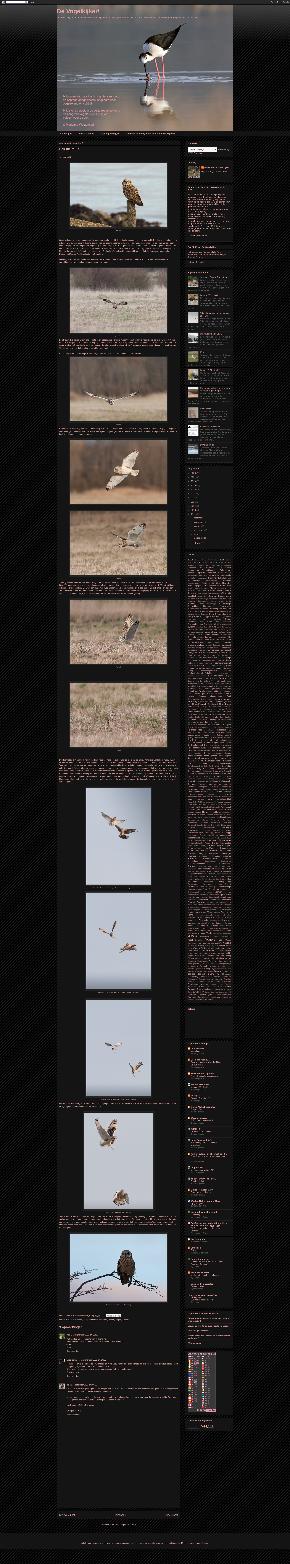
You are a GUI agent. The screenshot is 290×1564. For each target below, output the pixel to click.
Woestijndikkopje (225, 964)
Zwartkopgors (206, 994)
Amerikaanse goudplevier (218, 568)
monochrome (212, 804)
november (198, 522)
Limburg (191, 794)
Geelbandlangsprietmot (208, 671)
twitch (215, 926)
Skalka (228, 879)
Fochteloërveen (205, 660)
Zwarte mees (216, 987)
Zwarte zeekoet (225, 992)
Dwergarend (200, 647)
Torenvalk (103, 1320)
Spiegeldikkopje (193, 894)
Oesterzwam (215, 820)
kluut (190, 763)
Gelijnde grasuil (211, 678)
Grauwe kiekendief (214, 694)
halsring (213, 720)
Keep (216, 745)
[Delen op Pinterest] (119, 1315)
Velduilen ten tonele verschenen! (205, 1275)
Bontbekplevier (203, 601)
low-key (211, 794)
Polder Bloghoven (200, 1259)
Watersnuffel (215, 948)
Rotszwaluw (200, 871)
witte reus (227, 961)
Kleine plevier (210, 756)
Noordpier (204, 817)
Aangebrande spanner (206, 565)
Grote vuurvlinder (217, 714)
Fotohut (200, 663)
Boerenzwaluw (224, 596)
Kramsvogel (218, 776)
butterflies (199, 627)
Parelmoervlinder (208, 838)
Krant (229, 776)
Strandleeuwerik (193, 907)
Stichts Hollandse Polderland (208, 905)
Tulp (212, 923)
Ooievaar (227, 822)
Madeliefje (206, 797)
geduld (224, 668)
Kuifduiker (213, 781)
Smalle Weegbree (214, 884)
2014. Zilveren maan (210, 560)
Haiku (205, 720)
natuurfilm (214, 812)
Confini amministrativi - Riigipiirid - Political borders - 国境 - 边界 (209, 1224)
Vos (220, 940)
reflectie (227, 851)
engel (213, 655)
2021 (193, 477)
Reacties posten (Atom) (125, 1525)
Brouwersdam (220, 614)
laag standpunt (215, 784)
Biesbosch (206, 583)
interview (227, 738)
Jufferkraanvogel (210, 743)
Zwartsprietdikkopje (223, 994)
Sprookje (204, 897)
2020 (193, 481)
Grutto (215, 717)
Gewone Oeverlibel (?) (200, 1098)
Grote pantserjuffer (223, 712)
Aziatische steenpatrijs (220, 575)
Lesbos (204, 791)
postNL (200, 848)
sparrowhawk (207, 892)
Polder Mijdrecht (217, 845)
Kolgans (201, 768)
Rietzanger (226, 853)
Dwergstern (192, 653)
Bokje (206, 599)
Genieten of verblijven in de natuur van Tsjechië (151, 133)
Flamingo (227, 658)
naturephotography (194, 812)
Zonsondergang (204, 979)
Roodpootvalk (226, 861)
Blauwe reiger (215, 591)
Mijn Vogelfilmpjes (110, 133)
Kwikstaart (202, 784)
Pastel (217, 838)
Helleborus (211, 725)
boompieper (204, 609)
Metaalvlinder (192, 802)
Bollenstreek (213, 599)
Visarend (201, 933)
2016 (193, 497)
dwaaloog (191, 647)
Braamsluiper (214, 611)
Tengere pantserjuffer (222, 915)
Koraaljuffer (216, 774)
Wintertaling (226, 956)
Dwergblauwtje (212, 647)
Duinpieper (217, 645)
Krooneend (226, 779)
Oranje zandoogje (206, 833)
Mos (220, 804)
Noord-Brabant (219, 815)
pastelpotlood (226, 838)
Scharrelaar (226, 874)
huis (205, 732)
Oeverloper (226, 820)
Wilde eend (221, 953)
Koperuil (227, 771)
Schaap (219, 874)
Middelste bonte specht (207, 802)
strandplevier (206, 907)
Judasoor (198, 743)
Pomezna (192, 848)
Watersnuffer (226, 948)
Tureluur (219, 923)
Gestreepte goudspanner (221, 681)
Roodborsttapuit (210, 859)
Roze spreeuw (213, 871)
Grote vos (203, 714)
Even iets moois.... (200, 1060)
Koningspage (207, 771)
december (198, 518)
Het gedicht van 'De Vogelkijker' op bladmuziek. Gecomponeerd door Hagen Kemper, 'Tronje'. (207, 254)
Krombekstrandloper (211, 779)
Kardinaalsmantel (195, 745)
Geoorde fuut (225, 678)
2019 (193, 485)
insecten (214, 738)
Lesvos (212, 792)
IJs (213, 735)
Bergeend (226, 580)
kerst (190, 750)
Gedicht (218, 668)
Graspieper (220, 691)
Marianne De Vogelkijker (216, 167)
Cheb (206, 629)
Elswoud (205, 655)
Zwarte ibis (203, 987)
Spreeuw (196, 897)
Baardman (212, 578)
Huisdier (211, 732)
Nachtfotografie (194, 810)
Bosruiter (227, 609)
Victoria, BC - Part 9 (199, 1087)
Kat (205, 745)
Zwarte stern (198, 992)
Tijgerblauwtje (209, 917)
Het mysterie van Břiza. (211, 334)
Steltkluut (201, 902)
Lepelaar (196, 792)
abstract (220, 565)
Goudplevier (193, 691)
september (198, 530)
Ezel (204, 658)
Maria (69, 1335)
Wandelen (221, 946)
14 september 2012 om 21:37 (85, 1335)
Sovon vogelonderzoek (198, 1330)
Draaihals (227, 642)
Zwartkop (192, 994)
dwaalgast (226, 645)
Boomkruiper (225, 606)
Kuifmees (192, 784)
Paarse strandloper (209, 835)
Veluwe (196, 931)
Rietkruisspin (213, 853)
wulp (220, 969)
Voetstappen (226, 936)
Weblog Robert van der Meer (205, 1201)
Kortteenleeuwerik (194, 776)
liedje (229, 792)
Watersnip (205, 948)
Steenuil (191, 902)
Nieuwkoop (201, 815)
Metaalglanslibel (224, 799)
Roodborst (193, 858)
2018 (193, 489)
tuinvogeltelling (203, 923)
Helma (69, 1385)
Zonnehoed (226, 976)
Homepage (120, 1515)
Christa (220, 629)
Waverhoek (208, 950)
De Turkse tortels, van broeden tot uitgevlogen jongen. (215, 389)
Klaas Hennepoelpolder (201, 750)
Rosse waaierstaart (205, 869)
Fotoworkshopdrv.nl (222, 663)
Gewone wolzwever (223, 686)
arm (200, 575)
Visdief (209, 933)
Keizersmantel (194, 748)
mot (189, 807)
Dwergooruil (226, 650)
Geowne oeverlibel (195, 681)
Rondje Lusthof (197, 1181)
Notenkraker (225, 817)
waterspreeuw (193, 951)
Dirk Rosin (196, 1248)
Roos (201, 866)
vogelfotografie (195, 940)
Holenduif (227, 727)
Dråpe (193, 1250)
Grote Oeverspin (207, 712)
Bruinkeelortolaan (195, 624)
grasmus (211, 691)
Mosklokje (227, 804)
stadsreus (191, 900)
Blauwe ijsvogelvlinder (220, 588)
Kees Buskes (225, 745)
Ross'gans (208, 866)
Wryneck (214, 969)
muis (192, 807)
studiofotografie (225, 910)
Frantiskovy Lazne (195, 665)
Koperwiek (192, 774)
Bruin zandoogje (201, 617)
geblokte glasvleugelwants (204, 668)
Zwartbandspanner (224, 981)
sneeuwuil (191, 889)
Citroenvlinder (211, 632)
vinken (194, 933)
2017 (193, 493)
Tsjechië (226, 920)
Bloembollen (202, 596)
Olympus (204, 822)
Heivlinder (191, 725)
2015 (193, 502)
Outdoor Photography (202, 1190)
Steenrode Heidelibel (221, 900)
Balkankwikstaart (224, 578)
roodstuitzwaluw (225, 864)
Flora (189, 660)
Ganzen (191, 668)
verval (209, 931)
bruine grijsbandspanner (211, 619)
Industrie (198, 738)
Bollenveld (222, 599)
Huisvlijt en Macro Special (202, 1300)
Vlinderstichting (205, 936)
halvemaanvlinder (224, 720)
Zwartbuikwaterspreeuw (198, 984)
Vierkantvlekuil (218, 931)
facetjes (210, 658)
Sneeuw (203, 887)
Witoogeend (192, 961)
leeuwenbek (226, 789)
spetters (228, 892)
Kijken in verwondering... (203, 1179)
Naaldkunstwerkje (213, 807)
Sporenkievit (225, 894)
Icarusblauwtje (194, 735)
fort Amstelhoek (218, 660)
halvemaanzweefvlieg (195, 722)
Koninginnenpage (224, 768)
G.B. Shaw (212, 665)
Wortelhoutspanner (194, 969)
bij (213, 583)
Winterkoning (213, 956)
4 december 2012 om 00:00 (85, 1385)
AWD (205, 575)
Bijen (218, 583)
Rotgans (218, 869)
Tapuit (210, 912)
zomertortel (204, 976)
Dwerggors (202, 650)
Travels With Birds (200, 1084)
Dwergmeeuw (213, 650)
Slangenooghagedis (196, 884)
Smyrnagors (193, 887)
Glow (200, 689)
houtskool (198, 732)
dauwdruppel (210, 637)
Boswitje (198, 611)
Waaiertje (191, 945)
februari (197, 543)
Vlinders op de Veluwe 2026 (203, 1170)
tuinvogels (192, 923)
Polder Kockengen (200, 845)
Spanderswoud (193, 892)
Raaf (196, 851)
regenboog (191, 853)
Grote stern (192, 714)
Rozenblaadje (226, 871)
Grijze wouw (206, 699)
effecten (222, 652)
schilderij (202, 876)
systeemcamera (195, 912)
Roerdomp (226, 856)
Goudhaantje (226, 689)
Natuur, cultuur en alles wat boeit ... (209, 1154)
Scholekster (212, 876)
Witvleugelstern (193, 964)
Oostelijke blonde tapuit (222, 825)
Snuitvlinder (214, 889)
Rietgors (202, 853)
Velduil (111, 1320)
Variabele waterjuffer (210, 928)
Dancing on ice (207, 445)
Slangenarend (225, 882)
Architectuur (213, 573)
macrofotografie (194, 797)
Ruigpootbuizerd (91, 1320)
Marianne (214, 797)
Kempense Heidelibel (210, 748)
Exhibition (191, 658)
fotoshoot (208, 663)
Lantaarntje (217, 789)
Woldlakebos (214, 966)
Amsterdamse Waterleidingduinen (203, 570)
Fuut (205, 666)
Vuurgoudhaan (208, 943)
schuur (221, 876)
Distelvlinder (219, 640)
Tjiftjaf (217, 917)
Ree (220, 851)
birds (205, 585)
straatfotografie (225, 905)
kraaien (206, 776)
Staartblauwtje (214, 897)
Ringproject (202, 856)
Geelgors (227, 671)
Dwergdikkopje (225, 647)
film (215, 658)
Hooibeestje (221, 730)
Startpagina (66, 133)
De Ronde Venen (207, 640)
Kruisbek (191, 781)
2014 (193, 506)
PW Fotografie (198, 1239)
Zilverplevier (226, 974)
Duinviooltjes (196, 1214)
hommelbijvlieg (209, 730)
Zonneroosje (192, 979)
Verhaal (203, 931)
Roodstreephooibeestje (198, 864)
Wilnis (197, 956)
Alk (201, 568)
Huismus (220, 732)
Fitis (220, 658)
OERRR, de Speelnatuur (201, 1131)
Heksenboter (201, 725)
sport (189, 897)
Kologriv (211, 768)
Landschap (193, 789)
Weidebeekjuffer (225, 951)
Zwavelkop (192, 997)
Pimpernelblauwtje (195, 843)
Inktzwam (205, 738)
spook (216, 894)
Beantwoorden (72, 1351)
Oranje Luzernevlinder (214, 830)
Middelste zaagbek (224, 802)
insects (221, 738)
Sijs (210, 879)
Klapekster (214, 750)
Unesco (228, 926)
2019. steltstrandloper (212, 562)
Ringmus (192, 856)
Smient (228, 884)
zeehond (227, 971)
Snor (205, 889)
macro (228, 794)
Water (190, 948)
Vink (190, 933)
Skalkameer (193, 882)
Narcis (220, 810)
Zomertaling (193, 976)
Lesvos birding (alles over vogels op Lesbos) (209, 1326)
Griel (229, 696)
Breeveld (191, 614)
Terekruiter (192, 917)
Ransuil (213, 851)
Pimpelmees (225, 840)
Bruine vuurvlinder (223, 622)
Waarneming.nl (195, 1343)
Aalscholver (192, 565)
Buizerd (191, 627)
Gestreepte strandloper (198, 683)
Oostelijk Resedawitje (205, 825)
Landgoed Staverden (208, 787)
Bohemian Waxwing (195, 599)
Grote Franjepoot (203, 707)
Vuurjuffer (218, 943)
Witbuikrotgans (194, 958)
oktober (197, 526)
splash (211, 894)
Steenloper (203, 899)
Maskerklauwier (225, 797)
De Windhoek (198, 1048)
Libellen (219, 791)
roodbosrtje (226, 858)
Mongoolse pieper (200, 804)
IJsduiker (219, 735)
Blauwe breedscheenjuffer (198, 588)
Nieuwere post (67, 1515)
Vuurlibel (227, 943)
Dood (209, 642)
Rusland (205, 874)
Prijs (206, 848)
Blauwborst (225, 585)
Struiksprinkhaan (210, 910)
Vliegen (219, 933)
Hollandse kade (195, 730)
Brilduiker (204, 614)
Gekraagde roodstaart (203, 676)
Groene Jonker (222, 699)
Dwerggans (192, 650)
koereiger (216, 766)
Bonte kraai (217, 601)
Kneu (205, 763)
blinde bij (218, 593)
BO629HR (196, 1129)
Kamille (221, 743)
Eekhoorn (203, 653)
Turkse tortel (205, 926)
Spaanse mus (225, 889)
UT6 (202, 352)
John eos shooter (200, 1272)
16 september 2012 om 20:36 (93, 1360)
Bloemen (212, 596)
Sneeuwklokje (225, 887)
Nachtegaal (226, 807)
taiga (204, 912)
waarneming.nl (200, 945)
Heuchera (197, 727)
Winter (203, 955)
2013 (193, 510)
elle (199, 655)
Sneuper (199, 889)
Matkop (191, 799)
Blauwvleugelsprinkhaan (206, 593)
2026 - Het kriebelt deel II (202, 1120)
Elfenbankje (192, 655)
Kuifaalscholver (202, 781)
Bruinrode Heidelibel (212, 624)
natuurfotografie (225, 812)
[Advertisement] (118, 1484)
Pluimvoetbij (225, 843)
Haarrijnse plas (194, 720)
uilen (222, 926)
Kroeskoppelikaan (194, 779)
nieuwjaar (192, 815)
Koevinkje (226, 766)
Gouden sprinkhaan (212, 689)
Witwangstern (208, 964)
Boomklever (209, 606)
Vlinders (192, 936)
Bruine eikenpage (217, 617)
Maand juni (195, 1051)
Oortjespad (192, 825)
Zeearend (218, 971)
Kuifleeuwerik (225, 781)
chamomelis (199, 629)
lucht (219, 794)
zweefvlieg (215, 997)
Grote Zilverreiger (203, 717)
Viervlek (227, 931)
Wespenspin (203, 953)
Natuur (205, 812)
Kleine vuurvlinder (223, 758)
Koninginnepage (194, 771)
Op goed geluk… (198, 1203)
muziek (197, 807)
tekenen (217, 912)
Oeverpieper (192, 822)
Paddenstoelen (197, 1286)
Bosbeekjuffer (216, 609)
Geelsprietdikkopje (196, 673)
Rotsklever (226, 869)
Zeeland (125, 1320)
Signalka (205, 879)
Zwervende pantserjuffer (204, 1000)
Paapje (228, 833)
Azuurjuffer (192, 578)
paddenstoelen (194, 838)
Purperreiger (225, 848)
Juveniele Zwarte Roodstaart (214, 277)
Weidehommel (193, 953)
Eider (228, 653)
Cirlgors (227, 629)
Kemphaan (226, 748)
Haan (221, 717)
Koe (210, 766)
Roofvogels (193, 866)
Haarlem (228, 717)
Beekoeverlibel (211, 580)
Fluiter (195, 660)
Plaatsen (208, 843)
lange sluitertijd (205, 789)
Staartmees (226, 897)
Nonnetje (209, 815)
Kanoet (228, 743)
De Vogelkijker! (78, 11)
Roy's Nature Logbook (202, 1073)
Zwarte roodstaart (205, 989)
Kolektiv (190, 768)
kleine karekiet (194, 753)
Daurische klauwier (196, 637)
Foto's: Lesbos (86, 133)
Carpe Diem (197, 1167)
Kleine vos (209, 758)
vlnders (216, 936)
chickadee (213, 629)
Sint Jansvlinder (218, 879)
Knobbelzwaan (224, 763)
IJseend (228, 735)
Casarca (191, 629)
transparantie (215, 920)
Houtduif (191, 732)
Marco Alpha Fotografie (203, 1107)
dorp (217, 642)
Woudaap (206, 969)
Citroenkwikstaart (195, 632)
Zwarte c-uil (216, 984)
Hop (229, 730)
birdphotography (194, 586)
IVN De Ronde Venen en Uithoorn (202, 740)
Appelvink (201, 573)
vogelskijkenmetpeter (202, 1284)
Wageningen (211, 945)
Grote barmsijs (213, 704)
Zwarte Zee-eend (211, 992)
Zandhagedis (208, 971)
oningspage (215, 822)
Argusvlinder (192, 575)
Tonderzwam (226, 917)
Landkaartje (226, 787)
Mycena (204, 807)
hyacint (228, 732)
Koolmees (218, 771)
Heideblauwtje (226, 722)
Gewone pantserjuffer (206, 686)
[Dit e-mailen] (107, 1315)
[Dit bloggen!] (110, 1315)
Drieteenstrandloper (196, 645)
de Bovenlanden (222, 637)
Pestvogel (211, 840)
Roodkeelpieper (210, 861)
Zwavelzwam (203, 997)
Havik (216, 722)
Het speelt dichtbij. (196, 262)
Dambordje (217, 635)
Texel (199, 917)
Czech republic (203, 635)
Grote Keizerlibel (217, 709)
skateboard (208, 882)
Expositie (199, 658)
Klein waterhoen (225, 750)
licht (225, 792)
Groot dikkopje (211, 701)
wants (228, 945)
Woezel (203, 966)
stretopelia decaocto (222, 907)
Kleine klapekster (213, 753)
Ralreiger (204, 851)
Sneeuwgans (213, 887)
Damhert (227, 635)
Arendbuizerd (226, 573)
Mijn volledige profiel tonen (214, 171)
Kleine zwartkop (223, 761)
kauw (211, 745)
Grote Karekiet (203, 709)
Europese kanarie (224, 655)
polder (190, 845)
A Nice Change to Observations (204, 1076)
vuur (200, 943)
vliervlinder (227, 933)
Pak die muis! (199, 538)
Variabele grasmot (194, 928)
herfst (218, 725)
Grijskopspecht (193, 699)
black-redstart (214, 586)
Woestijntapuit (193, 966)
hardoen (208, 722)
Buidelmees (226, 624)
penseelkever (200, 840)
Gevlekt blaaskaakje (216, 683)
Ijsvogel (191, 738)
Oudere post (171, 1515)
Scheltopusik (192, 876)
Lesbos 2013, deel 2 (210, 370)
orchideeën (219, 833)
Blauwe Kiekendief (74, 1320)
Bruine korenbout (206, 622)
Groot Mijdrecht (199, 704)
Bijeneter (226, 583)
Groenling (192, 701)
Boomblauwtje (225, 604)
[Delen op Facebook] (116, 1315)
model (190, 804)
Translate (198, 153)
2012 (193, 514)
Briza (211, 614)
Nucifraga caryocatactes (198, 820)
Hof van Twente (216, 727)
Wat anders (205, 408)
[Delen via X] (113, 1315)
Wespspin (212, 953)
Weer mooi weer (199, 1118)
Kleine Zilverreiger (206, 761)
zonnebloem (215, 976)
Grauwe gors (199, 694)
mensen (201, 799)
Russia (212, 874)
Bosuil (190, 611)
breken (197, 614)
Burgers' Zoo (196, 1109)
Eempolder (213, 652)
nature (228, 809)
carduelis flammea (224, 627)
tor (196, 920)
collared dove (225, 632)
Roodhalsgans (194, 861)
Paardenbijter (192, 835)
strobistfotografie (194, 910)
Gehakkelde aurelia (213, 673)
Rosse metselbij (219, 866)
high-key (205, 727)
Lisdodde (201, 794)
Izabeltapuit (222, 740)
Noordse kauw (214, 817)
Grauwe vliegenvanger (210, 696)
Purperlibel (214, 848)
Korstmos (226, 774)
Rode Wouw (214, 856)
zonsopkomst (217, 979)
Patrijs (190, 840)
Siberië (198, 879)
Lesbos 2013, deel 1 (210, 295)
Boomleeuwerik (193, 609)
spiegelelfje (204, 894)
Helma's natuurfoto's (201, 1140)
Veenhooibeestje (225, 928)
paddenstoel (225, 835)
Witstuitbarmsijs (202, 961)
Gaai (219, 666)
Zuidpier (200, 981)
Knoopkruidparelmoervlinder (198, 766)
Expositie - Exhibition (210, 426)
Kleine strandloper (196, 758)
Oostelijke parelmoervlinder (201, 827)
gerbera (207, 681)
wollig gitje (226, 966)
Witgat (206, 958)
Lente (190, 792)
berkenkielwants (194, 583)
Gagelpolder (226, 665)
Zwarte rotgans (219, 989)
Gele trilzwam (198, 678)
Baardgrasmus (202, 578)
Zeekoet (191, 974)
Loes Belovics (73, 1360)
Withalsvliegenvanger (221, 958)
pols (229, 846)
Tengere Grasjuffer (206, 915)
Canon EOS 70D (210, 627)
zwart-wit (210, 981)
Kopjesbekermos (204, 774)
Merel (210, 799)
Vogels (118, 1320)
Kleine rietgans (225, 756)
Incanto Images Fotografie (204, 1212)
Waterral (196, 948)
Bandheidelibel (194, 580)
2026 (193, 473)
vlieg (214, 933)
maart (196, 534)
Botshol (205, 611)
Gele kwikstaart (220, 676)
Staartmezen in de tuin (201, 1192)
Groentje (201, 701)
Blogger (205, 1543)
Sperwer (218, 892)
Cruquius (191, 635)
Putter (190, 851)
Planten (215, 843)
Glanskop (192, 689)
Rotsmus (191, 871)
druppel (208, 645)
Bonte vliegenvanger (208, 604)
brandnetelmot (225, 611)
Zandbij (199, 971)
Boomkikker (193, 606)
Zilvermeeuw (213, 974)
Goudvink (203, 691)
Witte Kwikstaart (216, 961)
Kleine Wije (192, 761)
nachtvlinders (209, 809)
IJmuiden (206, 735)
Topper (190, 920)
